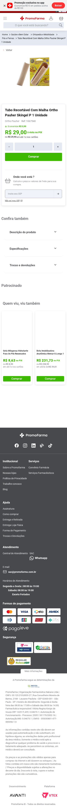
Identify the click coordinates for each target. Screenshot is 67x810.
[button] (33, 232)
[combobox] (33, 25)
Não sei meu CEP (12, 201)
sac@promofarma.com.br (22, 572)
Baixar (58, 5)
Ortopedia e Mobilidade (43, 34)
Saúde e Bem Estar (20, 34)
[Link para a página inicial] (4, 34)
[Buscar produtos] (60, 25)
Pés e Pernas (8, 38)
